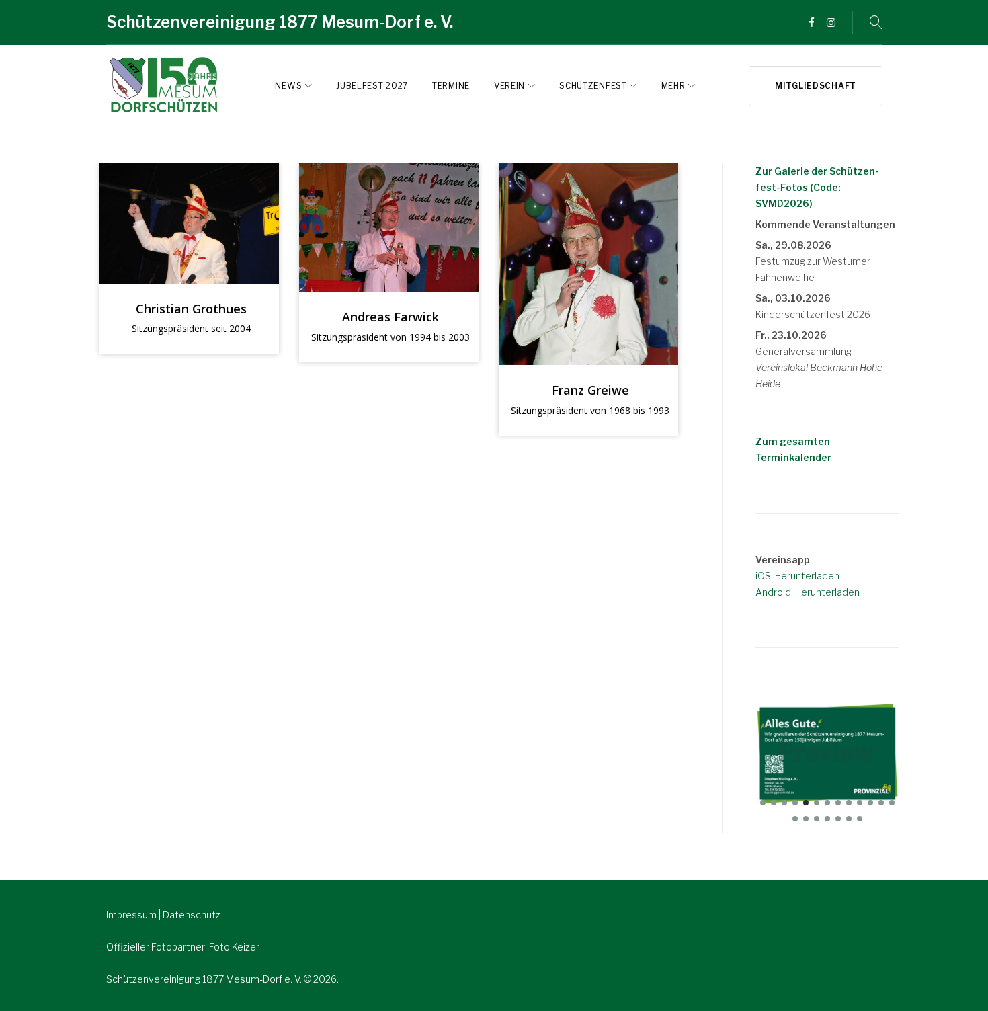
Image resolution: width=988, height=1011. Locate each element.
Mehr (673, 86)
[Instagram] (831, 23)
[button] (763, 802)
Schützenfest (592, 86)
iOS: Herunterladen (797, 575)
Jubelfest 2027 (372, 86)
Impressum (132, 914)
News (288, 86)
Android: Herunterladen (807, 592)
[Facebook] (812, 23)
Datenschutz (191, 914)
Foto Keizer (234, 947)
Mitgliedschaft (815, 86)
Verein (509, 86)
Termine (451, 86)
